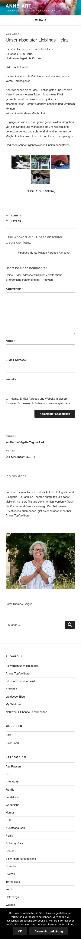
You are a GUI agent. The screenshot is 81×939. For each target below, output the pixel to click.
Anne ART (19, 5)
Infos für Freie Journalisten (22, 681)
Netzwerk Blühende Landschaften (26, 712)
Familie (16, 215)
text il (9, 889)
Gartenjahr (12, 805)
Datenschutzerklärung (48, 931)
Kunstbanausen (15, 828)
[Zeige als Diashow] (40, 191)
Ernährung (12, 782)
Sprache (11, 866)
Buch (9, 774)
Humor (10, 812)
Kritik (9, 820)
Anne (16, 34)
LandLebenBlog (15, 696)
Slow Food (12, 743)
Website (11, 379)
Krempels (12, 689)
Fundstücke (13, 797)
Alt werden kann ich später (22, 666)
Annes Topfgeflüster (18, 515)
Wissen (10, 904)
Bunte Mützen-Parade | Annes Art (50, 252)
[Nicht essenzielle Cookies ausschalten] (76, 924)
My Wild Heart (14, 704)
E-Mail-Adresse (17, 360)
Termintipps (13, 881)
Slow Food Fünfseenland (21, 858)
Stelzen (10, 874)
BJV (8, 735)
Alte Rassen (13, 766)
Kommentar (14, 289)
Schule (10, 851)
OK (20, 931)
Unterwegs (12, 897)
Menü (42, 20)
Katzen (16, 221)
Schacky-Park (14, 843)
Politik (9, 835)
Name (10, 341)
